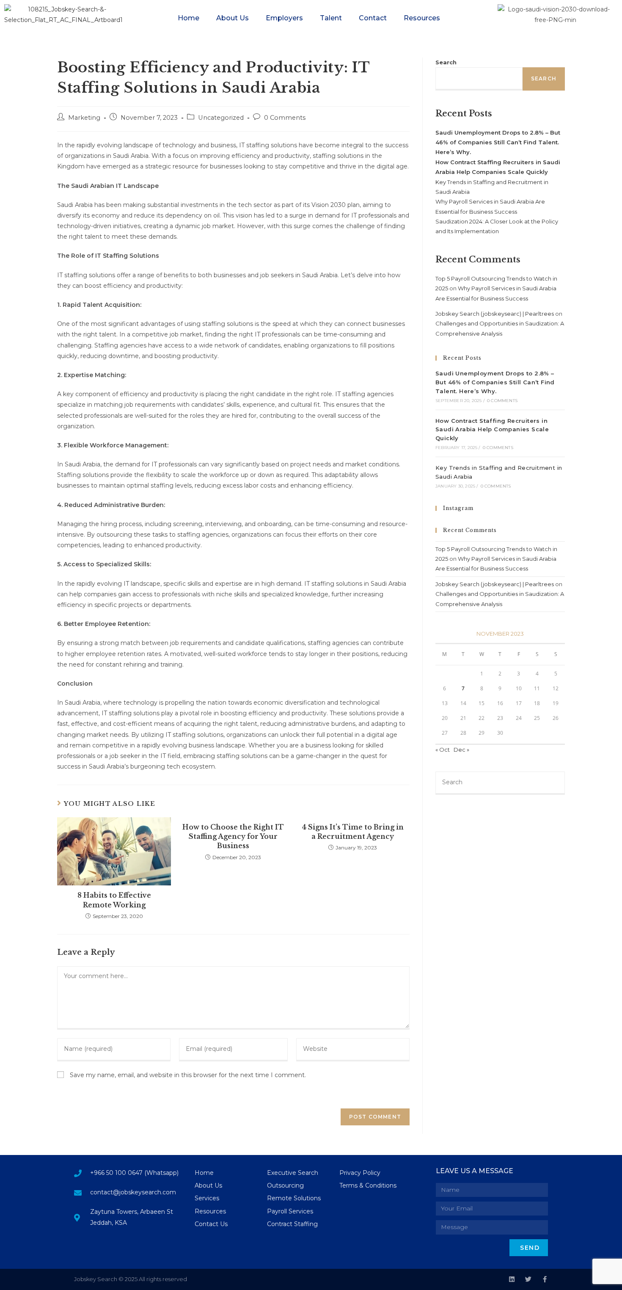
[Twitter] (528, 1279)
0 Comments (284, 117)
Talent (331, 18)
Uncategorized (221, 117)
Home (188, 18)
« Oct (442, 749)
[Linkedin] (512, 1279)
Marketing (84, 117)
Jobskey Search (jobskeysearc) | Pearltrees (494, 313)
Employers (284, 18)
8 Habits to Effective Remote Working (114, 900)
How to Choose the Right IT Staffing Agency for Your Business (233, 836)
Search (446, 62)
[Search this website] (500, 782)
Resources (422, 18)
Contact (373, 18)
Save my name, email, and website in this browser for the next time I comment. (188, 1075)
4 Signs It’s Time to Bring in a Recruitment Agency (353, 832)
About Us (232, 18)
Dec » (461, 749)
